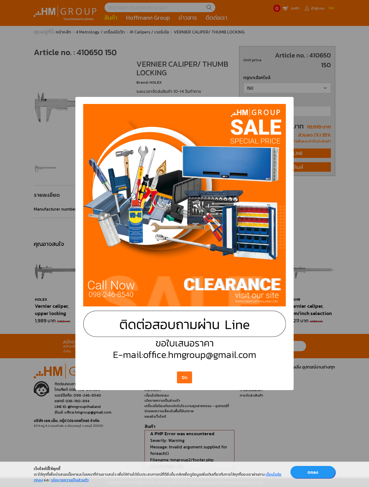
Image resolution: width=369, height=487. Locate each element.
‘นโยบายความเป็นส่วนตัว (70, 480)
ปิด (184, 377)
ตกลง (312, 472)
